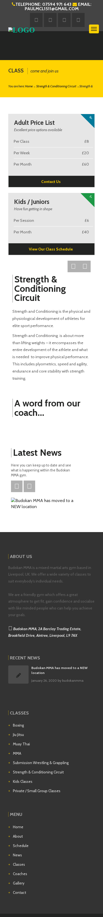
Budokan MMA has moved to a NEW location (59, 670)
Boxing (18, 725)
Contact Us (51, 181)
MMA (17, 753)
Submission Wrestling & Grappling (41, 762)
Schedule (21, 845)
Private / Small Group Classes (36, 791)
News (17, 855)
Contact (19, 892)
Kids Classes (22, 781)
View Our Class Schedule (51, 249)
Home (29, 86)
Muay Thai (21, 744)
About (18, 836)
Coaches (20, 874)
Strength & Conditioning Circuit (56, 86)
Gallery (18, 883)
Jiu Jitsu (18, 734)
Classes (19, 864)
